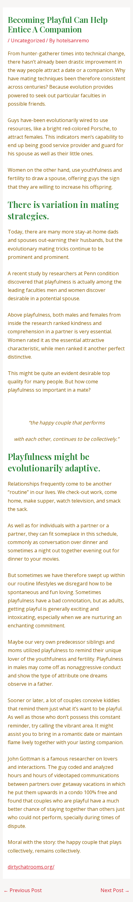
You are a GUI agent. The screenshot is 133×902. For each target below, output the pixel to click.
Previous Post (22, 890)
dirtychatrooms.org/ (31, 866)
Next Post (115, 890)
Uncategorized (28, 40)
